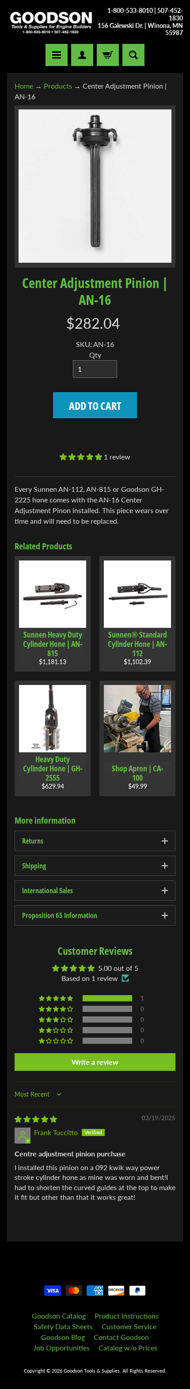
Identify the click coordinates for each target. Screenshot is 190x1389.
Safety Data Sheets (63, 1326)
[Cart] (108, 55)
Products (58, 86)
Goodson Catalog (59, 1315)
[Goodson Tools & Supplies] (51, 22)
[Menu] (57, 55)
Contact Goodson (121, 1337)
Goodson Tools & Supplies (92, 1370)
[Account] (82, 55)
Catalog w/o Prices (128, 1347)
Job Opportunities (61, 1347)
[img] (36, 1119)
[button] (82, 456)
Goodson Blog (63, 1337)
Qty (95, 354)
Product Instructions (127, 1315)
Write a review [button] (95, 1062)
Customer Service (129, 1326)
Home (24, 86)
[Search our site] (133, 55)
